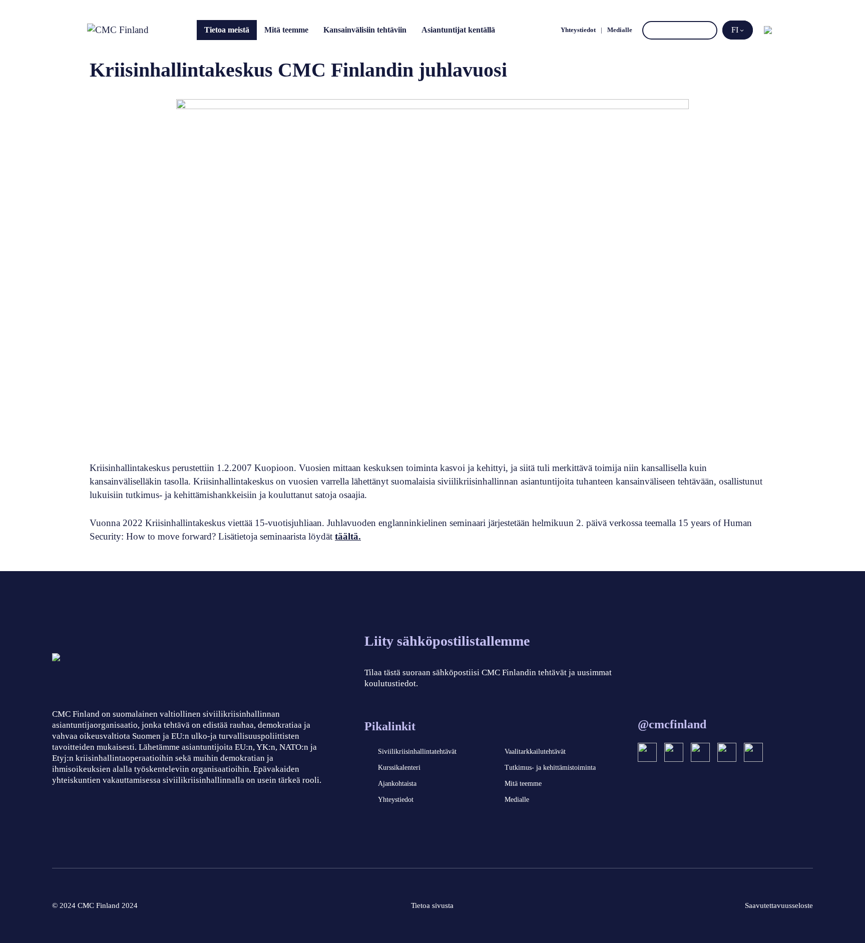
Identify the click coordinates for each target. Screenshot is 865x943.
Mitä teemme (286, 30)
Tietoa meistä (226, 30)
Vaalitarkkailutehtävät (535, 751)
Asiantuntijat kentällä (458, 30)
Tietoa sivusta (432, 905)
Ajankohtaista (397, 783)
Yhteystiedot (578, 30)
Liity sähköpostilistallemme (447, 641)
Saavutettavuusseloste (779, 905)
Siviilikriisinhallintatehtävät (417, 751)
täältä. (348, 536)
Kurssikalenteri (399, 767)
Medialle (619, 30)
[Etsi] (708, 30)
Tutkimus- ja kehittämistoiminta (550, 767)
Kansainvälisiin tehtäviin (364, 30)
